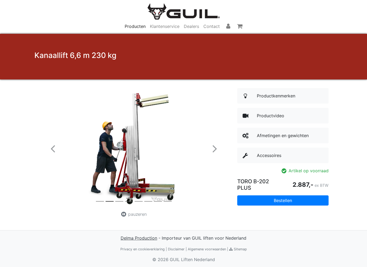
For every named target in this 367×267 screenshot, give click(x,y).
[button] (52, 148)
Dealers (191, 26)
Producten (135, 26)
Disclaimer (176, 249)
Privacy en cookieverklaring (142, 249)
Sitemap (240, 249)
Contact (211, 26)
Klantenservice (164, 26)
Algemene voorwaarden (207, 249)
